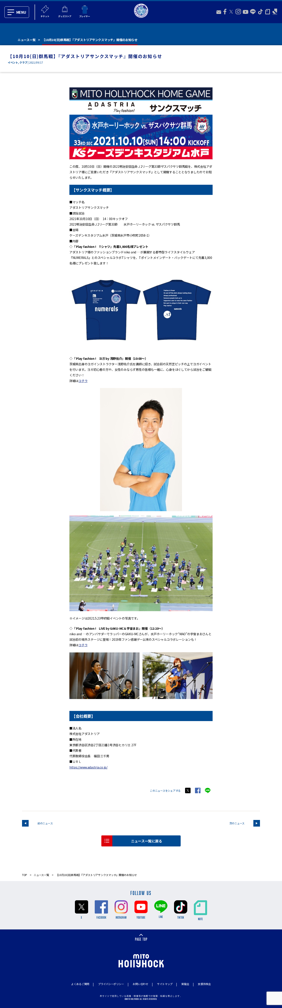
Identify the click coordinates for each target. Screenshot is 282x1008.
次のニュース (237, 823)
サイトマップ (165, 984)
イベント (13, 62)
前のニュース (45, 823)
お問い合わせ (140, 984)
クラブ (23, 62)
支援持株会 (204, 984)
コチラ (82, 381)
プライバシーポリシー (111, 984)
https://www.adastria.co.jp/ (88, 767)
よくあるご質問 (80, 984)
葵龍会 (185, 984)
